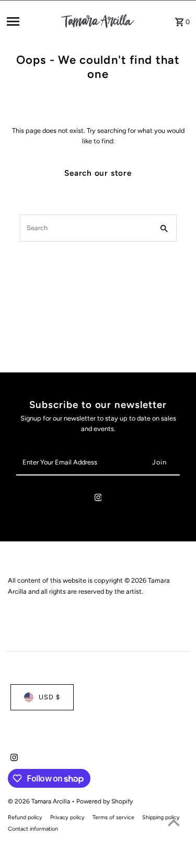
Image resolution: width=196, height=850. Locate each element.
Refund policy (25, 817)
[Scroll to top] (174, 822)
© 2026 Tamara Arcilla (40, 801)
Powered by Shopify (104, 801)
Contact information (33, 828)
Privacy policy (67, 817)
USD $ (49, 697)
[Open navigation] (30, 21)
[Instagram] (98, 499)
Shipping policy (161, 817)
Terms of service (113, 817)
